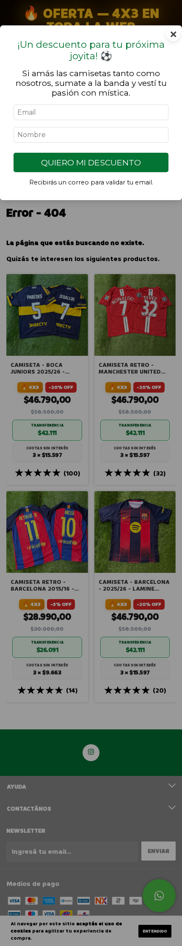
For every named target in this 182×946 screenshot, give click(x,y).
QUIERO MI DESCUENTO (91, 162)
